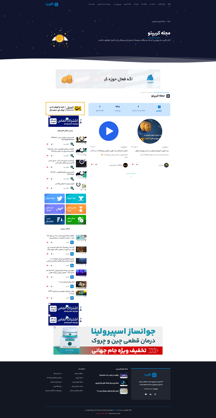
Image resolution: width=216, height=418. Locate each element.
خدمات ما (152, 4)
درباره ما (136, 4)
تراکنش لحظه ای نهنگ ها (54, 378)
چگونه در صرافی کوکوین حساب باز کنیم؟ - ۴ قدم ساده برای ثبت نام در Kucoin (60, 150)
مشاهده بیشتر (131, 173)
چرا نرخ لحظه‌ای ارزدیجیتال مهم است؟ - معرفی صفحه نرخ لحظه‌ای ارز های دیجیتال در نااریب (60, 260)
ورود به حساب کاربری (104, 4)
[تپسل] (49, 117)
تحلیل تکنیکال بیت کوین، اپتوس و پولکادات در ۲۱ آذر (109, 151)
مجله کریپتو (127, 4)
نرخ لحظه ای (161, 4)
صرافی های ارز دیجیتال (76, 391)
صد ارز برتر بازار (57, 373)
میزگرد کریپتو (79, 373)
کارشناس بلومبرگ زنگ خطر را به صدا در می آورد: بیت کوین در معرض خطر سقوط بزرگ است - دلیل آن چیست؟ (60, 248)
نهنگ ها (144, 4)
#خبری (165, 147)
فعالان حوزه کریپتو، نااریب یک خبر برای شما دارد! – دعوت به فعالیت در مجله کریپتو (60, 237)
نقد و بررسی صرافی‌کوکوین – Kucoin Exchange (62, 173)
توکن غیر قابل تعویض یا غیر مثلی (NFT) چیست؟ (61, 292)
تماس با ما (92, 4)
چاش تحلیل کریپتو (77, 386)
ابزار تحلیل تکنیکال (56, 382)
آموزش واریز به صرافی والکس (64, 184)
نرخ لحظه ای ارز (57, 386)
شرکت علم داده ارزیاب (102, 413)
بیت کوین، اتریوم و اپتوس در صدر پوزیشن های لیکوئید (152, 151)
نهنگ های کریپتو (78, 382)
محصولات (118, 4)
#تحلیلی (124, 147)
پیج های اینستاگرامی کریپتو (53, 391)
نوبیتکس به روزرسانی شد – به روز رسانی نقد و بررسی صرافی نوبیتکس (61, 162)
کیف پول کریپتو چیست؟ (66, 282)
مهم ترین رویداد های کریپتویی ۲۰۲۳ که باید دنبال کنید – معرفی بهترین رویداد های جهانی (60, 272)
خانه (169, 4)
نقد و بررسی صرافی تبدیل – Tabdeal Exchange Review (62, 139)
